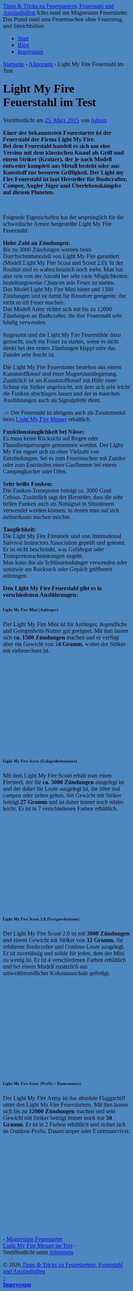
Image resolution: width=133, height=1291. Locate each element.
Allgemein (40, 64)
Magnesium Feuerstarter (34, 1239)
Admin (99, 120)
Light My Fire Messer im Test (37, 1246)
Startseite (13, 64)
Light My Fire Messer (41, 419)
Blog (23, 45)
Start (23, 38)
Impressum (30, 51)
